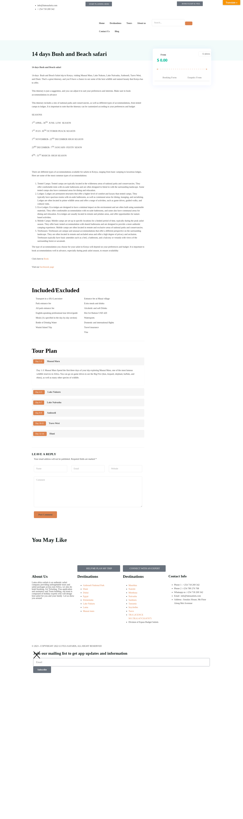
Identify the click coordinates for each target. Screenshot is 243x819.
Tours (129, 23)
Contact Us (104, 31)
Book (46, 259)
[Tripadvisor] (149, 4)
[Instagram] (134, 4)
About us (141, 23)
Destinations (115, 23)
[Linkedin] (126, 13)
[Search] (188, 23)
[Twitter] (141, 4)
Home (102, 23)
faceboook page (47, 267)
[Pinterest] (156, 4)
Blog (117, 31)
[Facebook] (126, 4)
